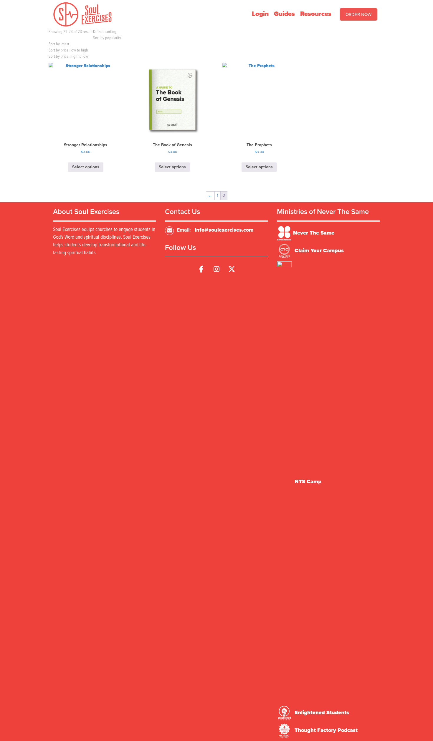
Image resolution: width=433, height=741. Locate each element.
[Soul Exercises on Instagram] (216, 269)
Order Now (358, 14)
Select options (85, 167)
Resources (315, 14)
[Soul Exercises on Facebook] (201, 269)
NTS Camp (308, 481)
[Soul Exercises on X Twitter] (232, 269)
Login (260, 14)
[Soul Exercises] (82, 13)
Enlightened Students (322, 712)
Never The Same (313, 233)
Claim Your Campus (319, 250)
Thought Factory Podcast (326, 730)
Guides (284, 14)
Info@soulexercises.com (224, 230)
